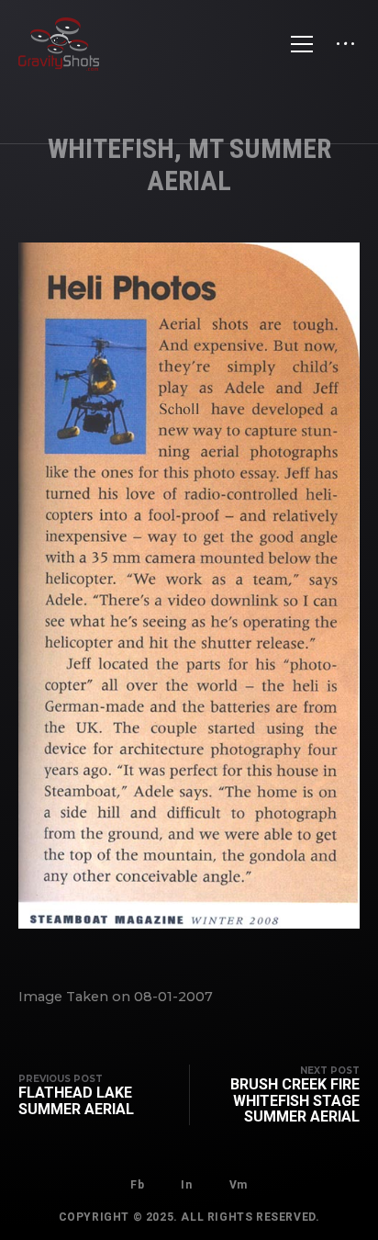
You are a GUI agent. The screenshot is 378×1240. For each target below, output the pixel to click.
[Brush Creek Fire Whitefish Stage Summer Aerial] (274, 1095)
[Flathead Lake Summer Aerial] (103, 1095)
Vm (238, 1184)
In (186, 1184)
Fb (137, 1184)
